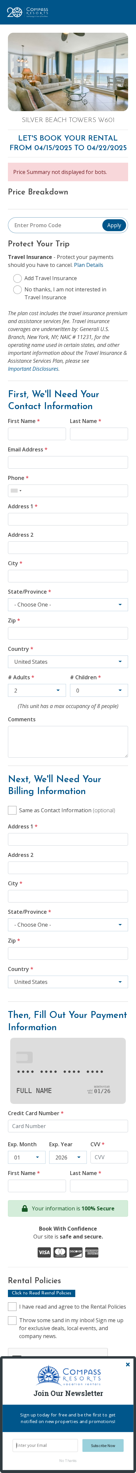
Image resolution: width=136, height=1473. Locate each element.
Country (20, 648)
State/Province (29, 591)
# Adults (21, 677)
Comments (22, 719)
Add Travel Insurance (50, 278)
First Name (24, 421)
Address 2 (20, 534)
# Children (85, 677)
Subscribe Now (103, 1445)
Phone (18, 478)
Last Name (85, 421)
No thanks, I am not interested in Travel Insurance (65, 293)
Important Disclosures (33, 368)
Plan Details (88, 265)
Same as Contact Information (67, 810)
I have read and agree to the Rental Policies (72, 1306)
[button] (68, 1393)
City (15, 563)
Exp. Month (22, 1144)
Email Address (28, 449)
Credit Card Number (36, 1113)
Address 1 (23, 506)
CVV (97, 1144)
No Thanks (68, 1460)
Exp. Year (61, 1144)
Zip (14, 620)
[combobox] (15, 491)
